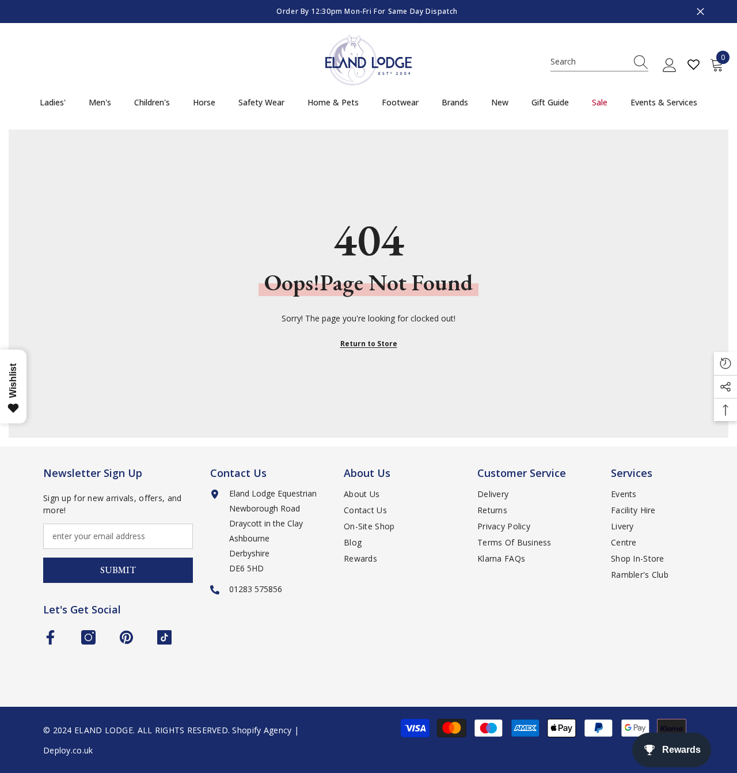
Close (700, 12)
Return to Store (368, 343)
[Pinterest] (126, 637)
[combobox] (588, 61)
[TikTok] (164, 637)
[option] (368, 11)
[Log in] (670, 66)
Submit (118, 570)
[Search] (599, 61)
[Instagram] (88, 637)
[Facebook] (50, 637)
